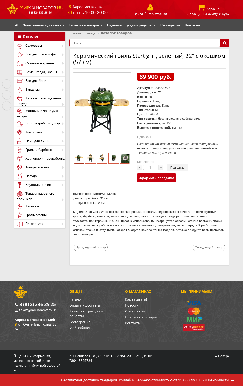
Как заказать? (136, 299)
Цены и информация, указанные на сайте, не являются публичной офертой (37, 360)
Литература (33, 223)
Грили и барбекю (38, 149)
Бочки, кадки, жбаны (40, 71)
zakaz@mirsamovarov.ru (38, 310)
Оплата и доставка (84, 305)
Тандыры (32, 89)
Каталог (30, 36)
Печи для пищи (36, 140)
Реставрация (79, 322)
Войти (138, 13)
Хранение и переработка (44, 158)
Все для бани (35, 80)
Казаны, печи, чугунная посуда (39, 101)
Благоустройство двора (43, 123)
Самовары (33, 45)
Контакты (133, 323)
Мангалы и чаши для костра (37, 113)
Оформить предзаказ (156, 177)
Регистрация (157, 13)
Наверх (223, 355)
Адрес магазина (86, 6)
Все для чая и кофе (40, 54)
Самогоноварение (39, 62)
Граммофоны (35, 214)
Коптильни (33, 131)
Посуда (30, 175)
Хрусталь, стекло (38, 184)
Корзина (213, 8)
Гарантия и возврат (141, 317)
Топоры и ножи (36, 167)
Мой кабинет (80, 328)
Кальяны (31, 205)
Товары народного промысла (35, 196)
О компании (135, 311)
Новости (132, 305)
